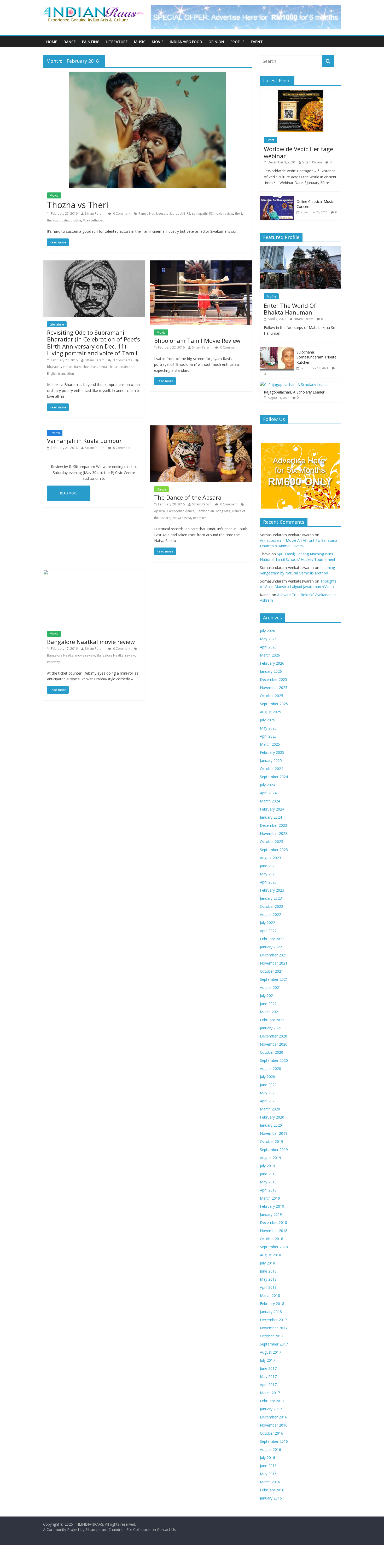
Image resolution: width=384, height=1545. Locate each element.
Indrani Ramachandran (80, 366)
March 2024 (270, 801)
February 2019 (272, 1206)
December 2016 (273, 1417)
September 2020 (274, 1060)
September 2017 (274, 1344)
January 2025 (271, 760)
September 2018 (274, 1246)
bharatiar (54, 366)
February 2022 (272, 938)
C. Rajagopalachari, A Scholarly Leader (299, 389)
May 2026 (268, 638)
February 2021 (272, 1019)
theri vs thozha (58, 220)
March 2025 (270, 744)
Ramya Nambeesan (152, 213)
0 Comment (121, 213)
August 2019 (270, 1157)
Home (51, 41)
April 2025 (268, 736)
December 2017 (273, 1319)
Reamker (199, 518)
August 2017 (270, 1352)
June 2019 (268, 1173)
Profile (237, 41)
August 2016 (270, 1449)
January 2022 (271, 946)
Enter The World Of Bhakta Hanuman (290, 308)
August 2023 (270, 857)
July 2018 (267, 1263)
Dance (69, 41)
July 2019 (267, 1165)
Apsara (159, 511)
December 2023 (273, 825)
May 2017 (268, 1376)
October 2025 (271, 695)
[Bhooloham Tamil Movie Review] (201, 263)
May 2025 (268, 728)
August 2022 (270, 914)
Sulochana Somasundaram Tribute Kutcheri (316, 357)
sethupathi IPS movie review (212, 213)
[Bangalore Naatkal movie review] (94, 573)
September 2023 (274, 849)
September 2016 (274, 1441)
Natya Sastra (181, 518)
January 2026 (271, 671)
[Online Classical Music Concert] (277, 199)
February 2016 (272, 1489)
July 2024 (267, 784)
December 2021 (273, 955)
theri (238, 213)
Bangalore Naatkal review (116, 655)
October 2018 (271, 1238)
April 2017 (268, 1384)
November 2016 (273, 1425)
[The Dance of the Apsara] (201, 428)
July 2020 (267, 1076)
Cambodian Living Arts (213, 511)
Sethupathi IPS (179, 213)
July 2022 (267, 922)
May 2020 (268, 1092)
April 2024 (268, 792)
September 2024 (274, 776)
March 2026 (270, 655)
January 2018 (271, 1311)
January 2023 (271, 898)
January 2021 (271, 1027)
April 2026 (268, 647)
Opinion (216, 41)
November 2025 (273, 687)
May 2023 (268, 873)
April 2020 (268, 1100)
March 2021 (270, 1011)
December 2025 (273, 679)
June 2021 (268, 1003)
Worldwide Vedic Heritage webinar (298, 152)
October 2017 (271, 1335)
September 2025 (274, 703)
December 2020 (273, 1036)
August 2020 (270, 1068)
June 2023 (268, 865)
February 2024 (272, 809)
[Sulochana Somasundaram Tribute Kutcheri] (277, 349)
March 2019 (270, 1198)
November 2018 (273, 1230)
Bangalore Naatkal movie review (91, 642)
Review (55, 433)
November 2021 (273, 963)
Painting (91, 41)
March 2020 (270, 1109)
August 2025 (270, 711)
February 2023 (272, 890)
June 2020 (268, 1084)
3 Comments (122, 360)
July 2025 (267, 719)
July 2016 (267, 1457)
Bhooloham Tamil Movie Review (197, 340)
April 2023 (268, 882)
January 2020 (271, 1125)
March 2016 (270, 1481)
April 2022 (268, 930)
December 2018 (273, 1222)
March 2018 (270, 1295)
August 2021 (270, 987)
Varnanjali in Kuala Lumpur (84, 440)
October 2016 (271, 1433)
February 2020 (272, 1117)
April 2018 (268, 1287)
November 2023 (273, 833)
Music (140, 41)
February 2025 (272, 752)
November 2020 (273, 1044)
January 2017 (271, 1408)
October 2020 (271, 1052)
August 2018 (270, 1254)
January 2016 (271, 1498)
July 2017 (267, 1360)
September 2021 (274, 979)
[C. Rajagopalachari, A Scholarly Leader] (294, 384)
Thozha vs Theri (77, 204)
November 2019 (273, 1133)
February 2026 (272, 663)
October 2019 (271, 1141)
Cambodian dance (180, 511)
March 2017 (270, 1392)
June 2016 (268, 1465)
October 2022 (271, 906)
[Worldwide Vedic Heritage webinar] (300, 92)
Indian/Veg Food (186, 41)
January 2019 (271, 1214)
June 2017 (268, 1368)
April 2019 (268, 1190)
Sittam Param (94, 213)
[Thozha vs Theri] (147, 75)
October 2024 (271, 768)
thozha (76, 220)
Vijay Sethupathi (94, 220)
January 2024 (271, 817)
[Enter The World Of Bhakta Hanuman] (300, 248)
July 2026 (267, 630)
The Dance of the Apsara (188, 497)
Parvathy (53, 662)
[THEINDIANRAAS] (94, 8)
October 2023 (271, 841)
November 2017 (273, 1327)
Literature (117, 41)
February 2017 (272, 1400)
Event (257, 41)
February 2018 (272, 1303)
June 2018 (268, 1271)
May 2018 (268, 1279)
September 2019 (274, 1149)
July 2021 (267, 995)
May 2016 (268, 1473)
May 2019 (268, 1181)
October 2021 (271, 971)
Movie (158, 41)
